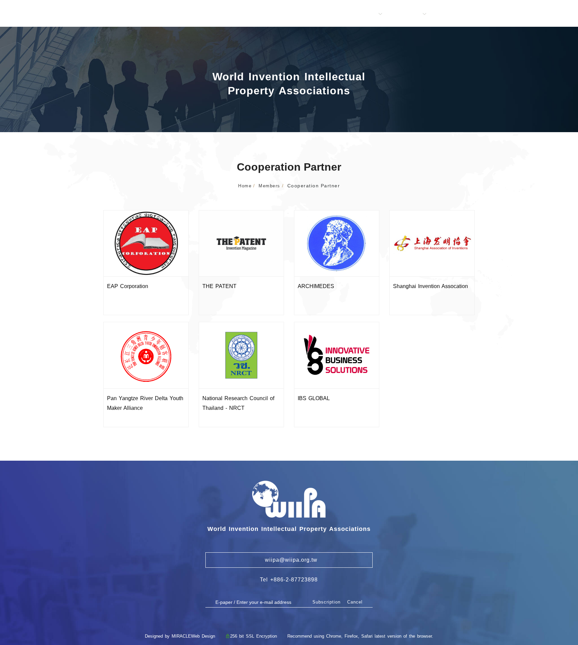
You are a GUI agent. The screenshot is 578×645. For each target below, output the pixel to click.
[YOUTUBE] (565, 546)
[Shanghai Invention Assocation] (432, 243)
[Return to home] (39, 12)
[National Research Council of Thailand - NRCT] (241, 355)
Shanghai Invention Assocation (430, 286)
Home (245, 185)
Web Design (203, 636)
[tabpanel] (289, 79)
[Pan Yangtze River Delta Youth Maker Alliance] (146, 355)
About (328, 14)
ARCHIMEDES (316, 286)
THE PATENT (219, 286)
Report (445, 14)
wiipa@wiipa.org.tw (288, 560)
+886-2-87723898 (294, 579)
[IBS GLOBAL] (336, 355)
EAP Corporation (127, 286)
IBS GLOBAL (314, 398)
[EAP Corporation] (146, 243)
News (476, 14)
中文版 (543, 14)
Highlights (406, 14)
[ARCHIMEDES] (336, 243)
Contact (508, 14)
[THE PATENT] (241, 243)
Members (364, 14)
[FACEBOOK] (565, 533)
